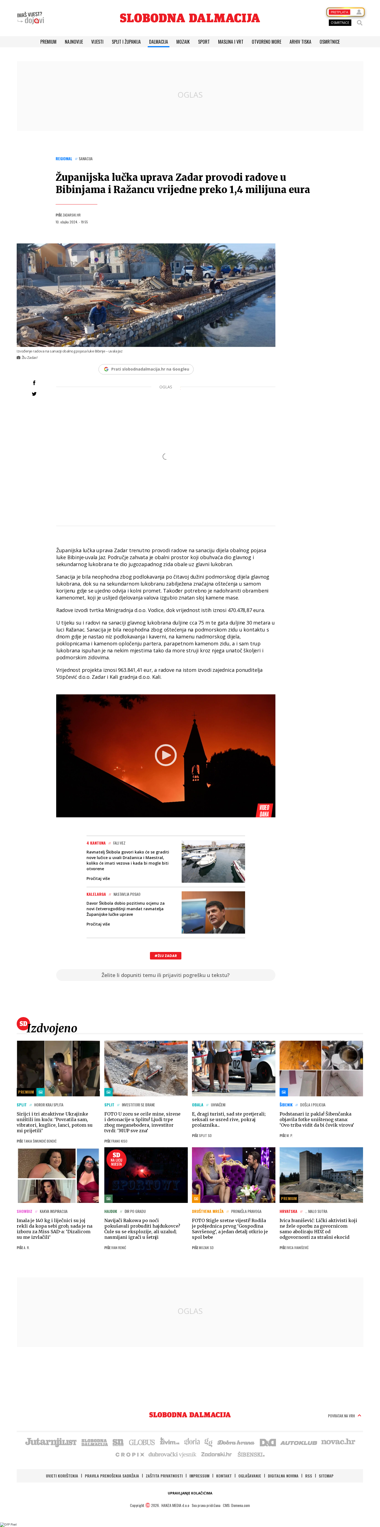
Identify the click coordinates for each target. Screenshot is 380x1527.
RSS (308, 1476)
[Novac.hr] (338, 1441)
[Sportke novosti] (118, 1441)
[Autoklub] (299, 1441)
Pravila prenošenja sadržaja (112, 1476)
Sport (204, 41)
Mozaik (183, 41)
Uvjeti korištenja (62, 1476)
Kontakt (224, 1476)
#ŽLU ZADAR (165, 955)
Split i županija (126, 41)
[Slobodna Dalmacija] (190, 18)
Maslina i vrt (230, 41)
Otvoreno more (266, 41)
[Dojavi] (31, 18)
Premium (48, 41)
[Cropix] (129, 1454)
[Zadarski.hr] (217, 1454)
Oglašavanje (249, 1476)
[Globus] (142, 1441)
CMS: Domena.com (236, 1505)
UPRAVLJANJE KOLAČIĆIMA (190, 1493)
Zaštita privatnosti (164, 1476)
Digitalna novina (283, 1476)
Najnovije (74, 41)
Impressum (199, 1476)
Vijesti (97, 41)
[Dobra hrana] (236, 1441)
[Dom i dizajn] (268, 1441)
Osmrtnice (330, 41)
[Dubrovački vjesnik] (172, 1454)
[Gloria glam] (209, 1441)
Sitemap (326, 1476)
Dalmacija (158, 41)
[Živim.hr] (170, 1441)
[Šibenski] (251, 1454)
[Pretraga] (359, 22)
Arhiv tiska (300, 41)
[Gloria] (191, 1441)
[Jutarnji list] (50, 1441)
